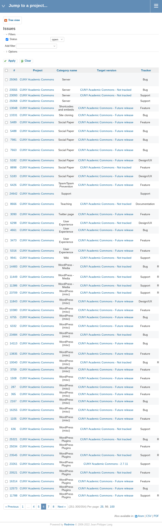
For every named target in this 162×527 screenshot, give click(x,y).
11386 (13, 285)
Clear (28, 60)
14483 (13, 266)
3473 (13, 240)
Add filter (10, 46)
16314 (13, 481)
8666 (13, 203)
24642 (13, 193)
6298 (13, 222)
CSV (149, 516)
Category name (67, 70)
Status (13, 39)
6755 (13, 317)
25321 (13, 439)
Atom (141, 516)
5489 (13, 122)
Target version (106, 70)
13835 (13, 353)
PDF (156, 516)
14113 (13, 343)
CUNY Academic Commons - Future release (105, 108)
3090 (13, 214)
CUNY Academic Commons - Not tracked (105, 89)
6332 (13, 325)
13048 (13, 108)
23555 (13, 89)
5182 (13, 160)
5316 (13, 250)
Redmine (69, 524)
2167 (13, 401)
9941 (13, 257)
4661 (13, 230)
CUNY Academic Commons (37, 79)
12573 (13, 488)
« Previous (12, 506)
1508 (13, 378)
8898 (13, 167)
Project (37, 70)
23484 (13, 334)
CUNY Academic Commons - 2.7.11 (106, 463)
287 (13, 387)
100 (112, 506)
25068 (13, 100)
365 (13, 394)
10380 (13, 310)
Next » (62, 506)
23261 (13, 463)
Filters (12, 34)
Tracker (146, 70)
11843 (13, 301)
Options (12, 51)
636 (13, 429)
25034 (13, 446)
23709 (13, 292)
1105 (13, 418)
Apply (11, 60)
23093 (13, 95)
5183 (13, 176)
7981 (13, 139)
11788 (13, 495)
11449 (13, 276)
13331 (13, 115)
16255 (13, 409)
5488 (13, 131)
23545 (13, 455)
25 (102, 506)
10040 (13, 362)
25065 (13, 79)
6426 (13, 184)
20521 (13, 472)
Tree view (14, 20)
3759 (13, 369)
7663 (13, 150)
